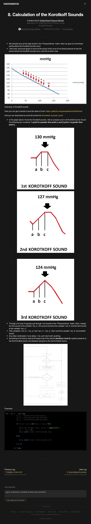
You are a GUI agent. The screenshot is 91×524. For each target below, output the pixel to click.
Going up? (46, 506)
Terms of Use (52, 512)
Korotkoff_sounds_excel (52, 115)
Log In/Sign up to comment (15, 500)
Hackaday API (75, 512)
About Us (14, 512)
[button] (85, 4)
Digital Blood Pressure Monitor (52, 20)
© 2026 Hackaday (45, 519)
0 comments (22, 474)
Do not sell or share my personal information (45, 514)
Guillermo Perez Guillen (31, 29)
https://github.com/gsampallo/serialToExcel (64, 111)
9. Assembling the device (76, 472)
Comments (68, 29)
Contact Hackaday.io (26, 512)
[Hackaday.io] (11, 4)
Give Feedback (40, 512)
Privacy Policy (63, 512)
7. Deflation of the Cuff (13, 472)
